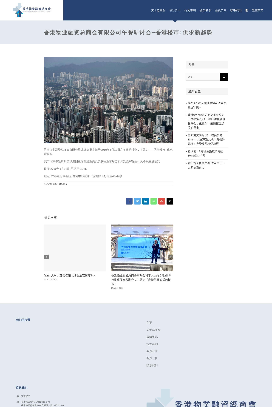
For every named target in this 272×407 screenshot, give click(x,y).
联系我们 (152, 365)
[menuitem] (158, 10)
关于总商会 (153, 329)
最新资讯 (63, 184)
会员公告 (152, 358)
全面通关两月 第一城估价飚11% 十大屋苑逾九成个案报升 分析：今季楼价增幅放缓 (206, 139)
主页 (149, 322)
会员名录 (152, 351)
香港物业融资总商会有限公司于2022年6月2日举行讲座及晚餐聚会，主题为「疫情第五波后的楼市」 (141, 280)
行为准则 (152, 344)
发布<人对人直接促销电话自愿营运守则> (69, 275)
